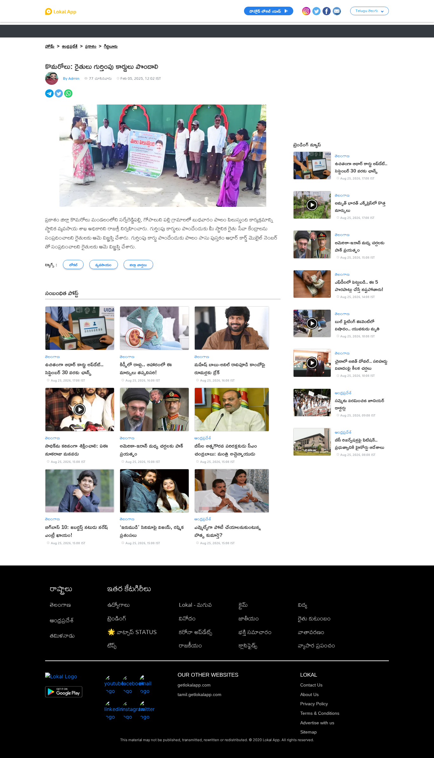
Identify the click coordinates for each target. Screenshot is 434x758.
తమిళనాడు (62, 635)
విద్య (302, 605)
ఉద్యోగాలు (118, 605)
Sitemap (308, 731)
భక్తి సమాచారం (255, 632)
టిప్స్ (112, 645)
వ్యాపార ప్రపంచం (316, 645)
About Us (309, 694)
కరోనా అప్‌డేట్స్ (195, 632)
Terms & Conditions (319, 713)
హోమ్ (49, 46)
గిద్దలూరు (111, 46)
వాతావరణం (311, 632)
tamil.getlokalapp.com (199, 694)
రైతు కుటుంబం (314, 618)
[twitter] (59, 97)
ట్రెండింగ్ (116, 618)
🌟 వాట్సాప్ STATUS (132, 632)
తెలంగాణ (85, 31)
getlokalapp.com (194, 684)
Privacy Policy (314, 703)
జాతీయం (249, 618)
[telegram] (50, 97)
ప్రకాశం (90, 46)
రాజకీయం (190, 645)
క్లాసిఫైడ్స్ (248, 645)
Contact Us (311, 684)
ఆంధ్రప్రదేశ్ (55, 31)
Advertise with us (317, 722)
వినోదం (187, 618)
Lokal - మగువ (195, 605)
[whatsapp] (69, 97)
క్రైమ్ (243, 605)
